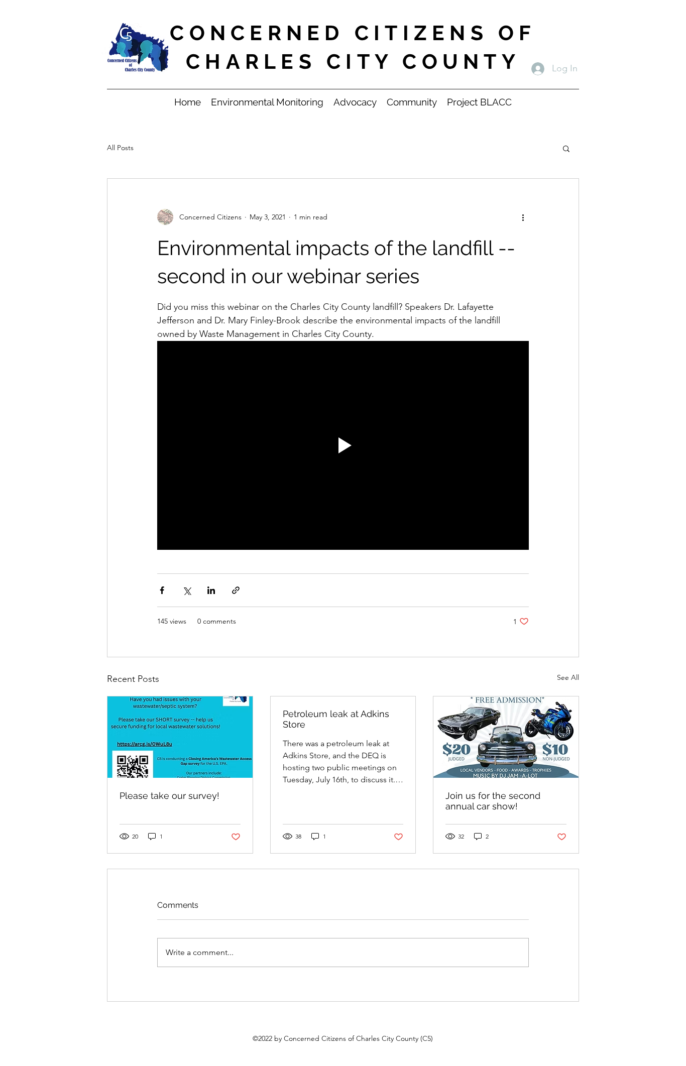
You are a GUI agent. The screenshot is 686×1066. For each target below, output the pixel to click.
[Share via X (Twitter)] (186, 590)
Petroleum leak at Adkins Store (336, 719)
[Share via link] (236, 590)
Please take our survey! (169, 795)
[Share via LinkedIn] (211, 590)
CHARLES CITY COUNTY (353, 61)
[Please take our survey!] (180, 737)
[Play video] (343, 445)
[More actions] (523, 217)
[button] (566, 148)
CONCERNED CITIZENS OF (353, 33)
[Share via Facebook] (162, 590)
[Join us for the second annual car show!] (506, 737)
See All (568, 677)
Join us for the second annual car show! (492, 800)
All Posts (120, 147)
